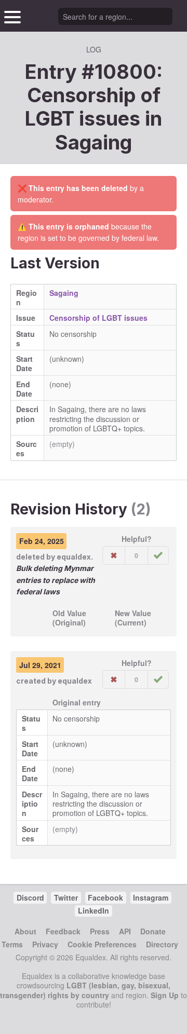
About (25, 931)
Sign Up (165, 995)
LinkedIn (93, 910)
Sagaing (93, 142)
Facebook (105, 897)
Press (100, 931)
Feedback (63, 931)
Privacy (45, 944)
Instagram (150, 897)
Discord (30, 897)
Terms (12, 944)
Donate (153, 931)
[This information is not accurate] (113, 555)
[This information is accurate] (158, 555)
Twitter (66, 897)
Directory (162, 944)
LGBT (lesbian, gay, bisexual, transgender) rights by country (85, 990)
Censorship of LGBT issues (98, 317)
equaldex (74, 556)
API (125, 931)
